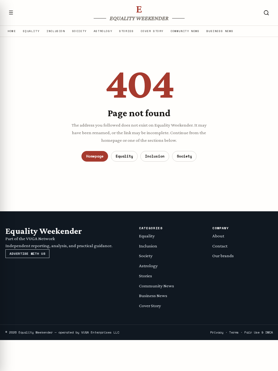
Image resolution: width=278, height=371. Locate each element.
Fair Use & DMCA (258, 332)
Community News (184, 31)
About (218, 235)
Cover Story (152, 31)
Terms (234, 332)
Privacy (216, 332)
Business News (219, 31)
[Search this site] (266, 13)
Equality (31, 31)
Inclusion (55, 31)
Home (12, 31)
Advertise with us (27, 253)
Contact (220, 246)
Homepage (94, 156)
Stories (126, 31)
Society (79, 31)
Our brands (223, 255)
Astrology (103, 31)
